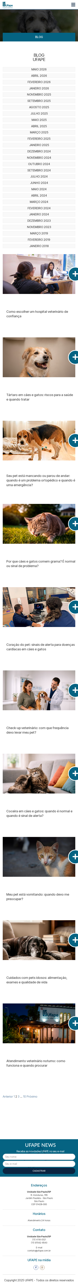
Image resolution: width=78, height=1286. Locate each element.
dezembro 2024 (39, 151)
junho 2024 (39, 183)
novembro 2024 (39, 157)
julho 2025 (39, 113)
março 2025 (39, 132)
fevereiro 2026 (39, 82)
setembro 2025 (39, 101)
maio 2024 (39, 189)
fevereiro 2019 (39, 239)
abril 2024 (39, 195)
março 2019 (39, 233)
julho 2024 (39, 176)
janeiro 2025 (39, 145)
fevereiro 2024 (39, 208)
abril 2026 (39, 75)
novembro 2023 (39, 227)
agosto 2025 (39, 107)
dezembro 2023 (39, 220)
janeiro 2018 (39, 246)
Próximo (32, 1096)
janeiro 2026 (39, 88)
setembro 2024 (39, 170)
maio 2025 (39, 120)
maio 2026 (39, 69)
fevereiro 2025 (39, 138)
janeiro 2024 (39, 214)
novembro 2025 (39, 94)
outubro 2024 (39, 164)
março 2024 (39, 202)
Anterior (8, 1096)
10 (24, 1096)
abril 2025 (39, 126)
